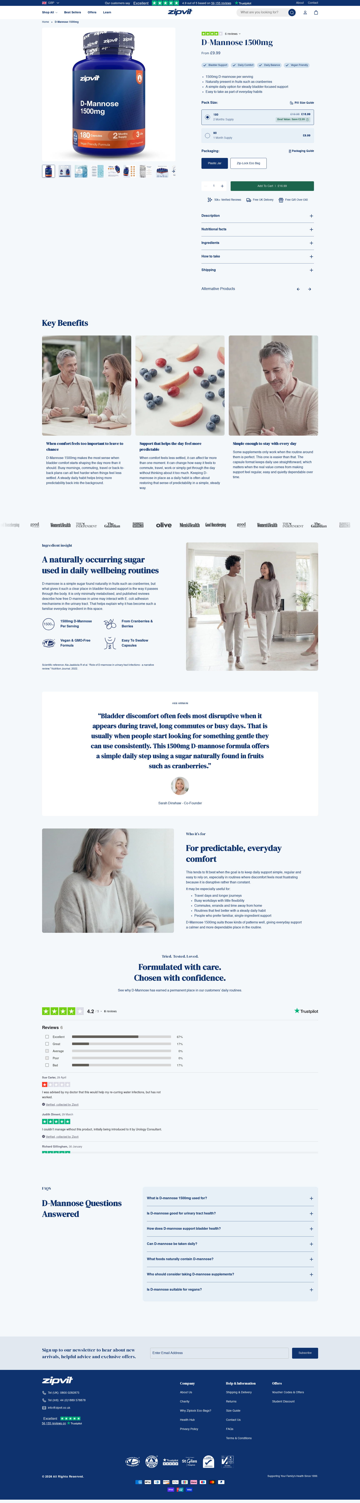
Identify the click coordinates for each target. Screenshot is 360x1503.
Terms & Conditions (239, 1438)
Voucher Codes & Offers (288, 1392)
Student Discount (283, 1401)
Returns (231, 1401)
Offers (92, 12)
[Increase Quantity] (222, 186)
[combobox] (266, 12)
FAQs (229, 1429)
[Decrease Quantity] (205, 186)
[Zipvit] (180, 12)
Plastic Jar (214, 163)
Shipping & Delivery (239, 1392)
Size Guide (233, 1410)
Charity (184, 1401)
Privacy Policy (189, 1429)
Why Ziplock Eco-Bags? (195, 1410)
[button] (173, 171)
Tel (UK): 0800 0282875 (63, 1392)
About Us (186, 1392)
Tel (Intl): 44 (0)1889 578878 (67, 1400)
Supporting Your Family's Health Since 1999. (293, 1476)
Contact (313, 2)
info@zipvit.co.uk (59, 1407)
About (300, 2)
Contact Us (233, 1420)
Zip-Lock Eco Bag (248, 163)
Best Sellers (72, 12)
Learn (107, 12)
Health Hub (187, 1420)
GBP (51, 2)
